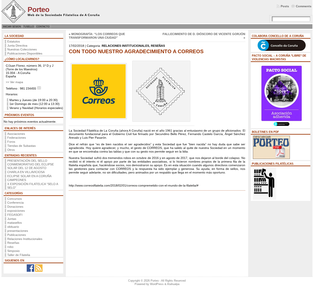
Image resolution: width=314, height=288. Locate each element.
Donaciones (15, 206)
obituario (13, 226)
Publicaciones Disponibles (24, 53)
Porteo (38, 9)
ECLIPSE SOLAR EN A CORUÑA (29, 176)
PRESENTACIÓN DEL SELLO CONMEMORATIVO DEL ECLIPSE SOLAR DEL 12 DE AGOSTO (30, 164)
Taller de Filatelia (18, 255)
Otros (11, 149)
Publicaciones (16, 235)
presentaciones (17, 230)
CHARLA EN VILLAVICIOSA (26, 172)
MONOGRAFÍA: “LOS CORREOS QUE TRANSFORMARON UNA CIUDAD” (97, 35)
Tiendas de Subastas (21, 145)
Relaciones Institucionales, (126, 45)
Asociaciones (16, 133)
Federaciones (16, 137)
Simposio (13, 251)
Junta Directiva (17, 45)
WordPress (157, 284)
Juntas (11, 218)
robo (10, 246)
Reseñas (13, 242)
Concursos (14, 198)
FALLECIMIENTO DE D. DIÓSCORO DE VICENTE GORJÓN (204, 34)
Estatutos (13, 41)
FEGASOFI (14, 214)
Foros (11, 141)
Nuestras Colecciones (22, 49)
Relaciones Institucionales (24, 239)
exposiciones (16, 210)
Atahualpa (173, 284)
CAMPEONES (16, 180)
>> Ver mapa (14, 82)
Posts (285, 6)
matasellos (14, 222)
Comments (303, 6)
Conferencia (15, 202)
